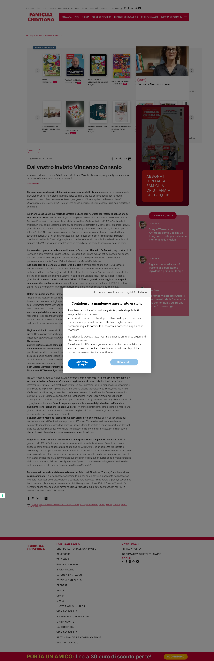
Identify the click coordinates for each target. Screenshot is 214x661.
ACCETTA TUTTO (82, 364)
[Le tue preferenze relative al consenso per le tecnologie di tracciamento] (2, 495)
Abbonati (143, 292)
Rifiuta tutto (124, 362)
